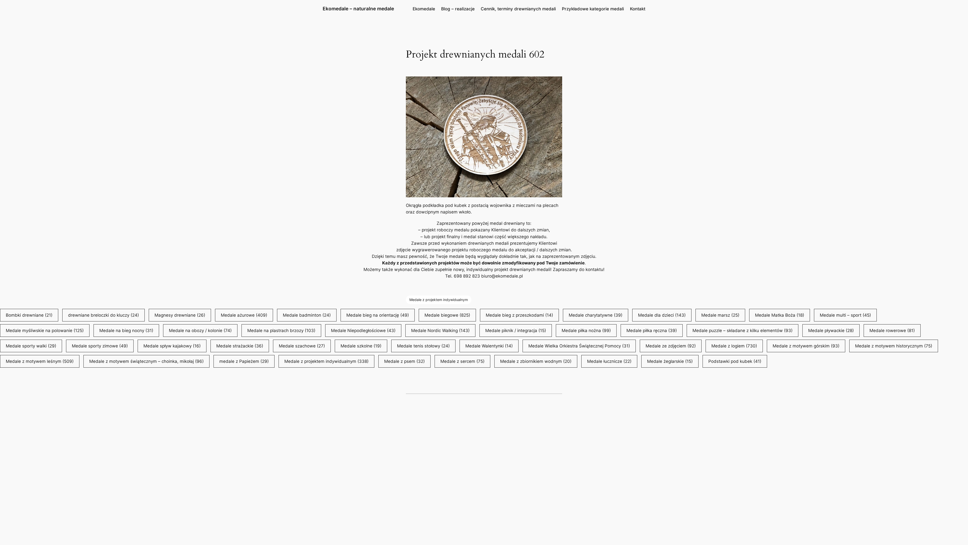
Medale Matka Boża (779, 315)
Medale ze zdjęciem (671, 345)
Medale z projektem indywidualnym (438, 299)
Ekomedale (424, 8)
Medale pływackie (831, 330)
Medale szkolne (361, 345)
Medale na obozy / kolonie (200, 330)
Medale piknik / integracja (515, 330)
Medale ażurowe (244, 315)
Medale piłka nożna (586, 330)
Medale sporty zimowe (100, 345)
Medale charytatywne (595, 315)
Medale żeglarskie (670, 361)
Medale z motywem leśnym (40, 361)
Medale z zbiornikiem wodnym (535, 361)
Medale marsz (720, 315)
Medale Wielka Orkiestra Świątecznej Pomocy (579, 345)
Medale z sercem (462, 361)
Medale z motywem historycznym (893, 345)
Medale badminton (307, 315)
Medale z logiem (734, 345)
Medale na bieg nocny (126, 330)
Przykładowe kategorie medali (593, 8)
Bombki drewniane (29, 315)
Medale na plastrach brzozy (281, 330)
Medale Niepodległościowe (363, 330)
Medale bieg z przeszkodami (519, 315)
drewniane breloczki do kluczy (103, 315)
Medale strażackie (239, 345)
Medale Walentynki (489, 345)
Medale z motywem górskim (806, 345)
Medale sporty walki (31, 345)
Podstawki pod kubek (734, 361)
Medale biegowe (447, 315)
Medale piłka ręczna (651, 330)
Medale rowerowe (892, 330)
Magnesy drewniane (180, 315)
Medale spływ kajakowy (172, 345)
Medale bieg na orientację (377, 315)
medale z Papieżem (244, 361)
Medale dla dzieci (662, 315)
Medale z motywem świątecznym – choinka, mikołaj (146, 361)
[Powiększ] (555, 83)
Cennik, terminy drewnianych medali (518, 8)
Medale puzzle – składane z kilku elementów (742, 330)
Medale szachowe (302, 345)
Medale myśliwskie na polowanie (45, 330)
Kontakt (637, 8)
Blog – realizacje (458, 8)
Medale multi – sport (845, 315)
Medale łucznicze (609, 361)
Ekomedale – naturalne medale (358, 9)
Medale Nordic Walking (440, 330)
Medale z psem (404, 361)
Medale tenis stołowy (423, 345)
